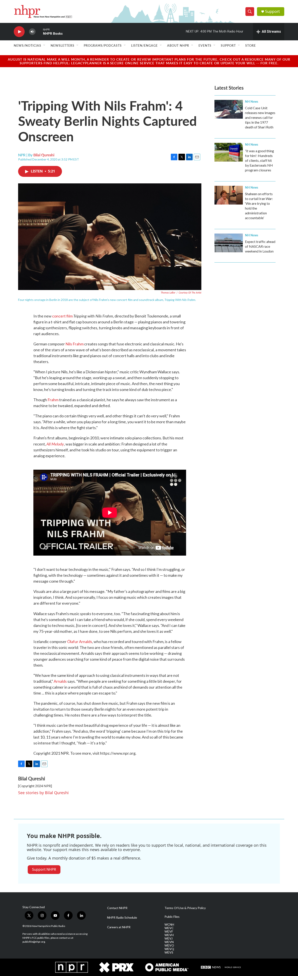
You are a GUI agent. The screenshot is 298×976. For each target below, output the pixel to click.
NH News (251, 101)
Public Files (172, 916)
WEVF (168, 931)
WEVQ (169, 949)
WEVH (169, 935)
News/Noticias (27, 45)
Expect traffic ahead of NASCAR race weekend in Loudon (260, 246)
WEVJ (168, 938)
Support (272, 11)
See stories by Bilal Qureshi (43, 792)
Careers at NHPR (118, 927)
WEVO (169, 945)
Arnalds (60, 681)
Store (250, 45)
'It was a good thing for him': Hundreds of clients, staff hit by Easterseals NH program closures (259, 160)
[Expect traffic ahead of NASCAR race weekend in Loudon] (228, 243)
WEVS (168, 952)
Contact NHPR (117, 908)
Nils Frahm (74, 343)
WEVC (169, 928)
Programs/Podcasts (103, 45)
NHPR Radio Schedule (122, 917)
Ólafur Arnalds (79, 641)
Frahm (53, 399)
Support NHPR (44, 869)
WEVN (169, 942)
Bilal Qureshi (43, 154)
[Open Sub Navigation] (44, 45)
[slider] (39, 31)
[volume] (32, 32)
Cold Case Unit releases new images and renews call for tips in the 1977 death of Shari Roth (260, 117)
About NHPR (178, 45)
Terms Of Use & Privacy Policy (185, 908)
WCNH (169, 924)
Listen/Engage (144, 45)
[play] (19, 31)
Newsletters (62, 45)
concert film (62, 316)
